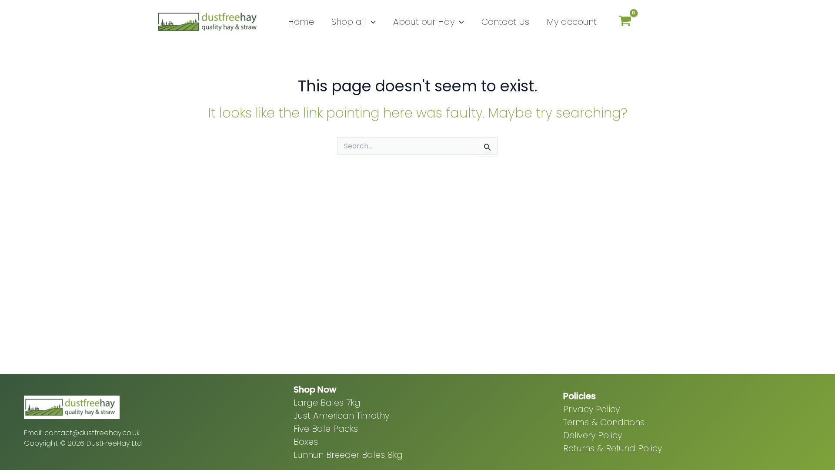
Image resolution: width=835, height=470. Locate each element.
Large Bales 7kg (327, 402)
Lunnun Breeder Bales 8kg (348, 455)
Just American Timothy (341, 416)
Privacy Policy (591, 409)
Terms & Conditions (604, 422)
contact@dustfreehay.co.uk (92, 433)
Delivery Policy (592, 435)
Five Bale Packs (326, 429)
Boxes (306, 442)
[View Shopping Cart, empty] (625, 22)
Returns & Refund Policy (612, 448)
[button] (371, 22)
